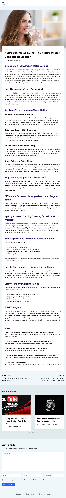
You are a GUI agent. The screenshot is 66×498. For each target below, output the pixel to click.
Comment (6, 453)
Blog (6, 49)
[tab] (29, 432)
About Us (47, 494)
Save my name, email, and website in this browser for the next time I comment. (27, 480)
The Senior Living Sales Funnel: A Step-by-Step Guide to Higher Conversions (50, 378)
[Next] (61, 413)
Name (5, 475)
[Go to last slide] (4, 413)
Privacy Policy (29, 494)
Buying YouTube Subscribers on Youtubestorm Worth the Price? (16, 421)
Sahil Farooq (9, 60)
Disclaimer (38, 494)
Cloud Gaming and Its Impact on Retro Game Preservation (16, 378)
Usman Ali (8, 426)
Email (26, 475)
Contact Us (19, 494)
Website (48, 475)
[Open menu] (62, 3)
